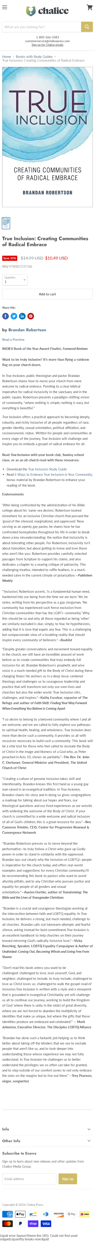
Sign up (68, 1179)
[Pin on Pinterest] (30, 316)
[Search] (87, 27)
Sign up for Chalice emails (47, 45)
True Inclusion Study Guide (47, 469)
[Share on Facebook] (5, 316)
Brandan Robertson (27, 330)
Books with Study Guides (34, 56)
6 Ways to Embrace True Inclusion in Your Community (53, 474)
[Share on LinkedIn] (22, 316)
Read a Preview (13, 339)
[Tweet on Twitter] (14, 316)
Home (6, 56)
